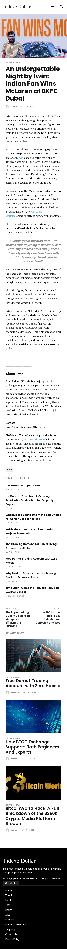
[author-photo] (8, 692)
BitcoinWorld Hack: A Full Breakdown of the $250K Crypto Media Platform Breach (32, 816)
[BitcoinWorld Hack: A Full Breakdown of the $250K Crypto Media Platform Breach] (33, 783)
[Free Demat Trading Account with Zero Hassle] (33, 655)
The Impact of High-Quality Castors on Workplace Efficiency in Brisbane (19, 619)
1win (20, 157)
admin (13, 106)
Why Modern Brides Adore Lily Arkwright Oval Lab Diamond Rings (32, 575)
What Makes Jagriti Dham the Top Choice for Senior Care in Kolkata (33, 517)
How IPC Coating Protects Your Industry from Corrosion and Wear (48, 617)
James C (15, 692)
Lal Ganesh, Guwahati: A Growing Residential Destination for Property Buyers (30, 500)
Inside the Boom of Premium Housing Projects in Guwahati (30, 531)
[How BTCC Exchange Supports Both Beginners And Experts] (33, 716)
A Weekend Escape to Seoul (24, 485)
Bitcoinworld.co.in (34, 439)
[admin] (8, 106)
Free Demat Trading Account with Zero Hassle (33, 683)
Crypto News (13, 63)
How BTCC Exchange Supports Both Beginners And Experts (32, 747)
